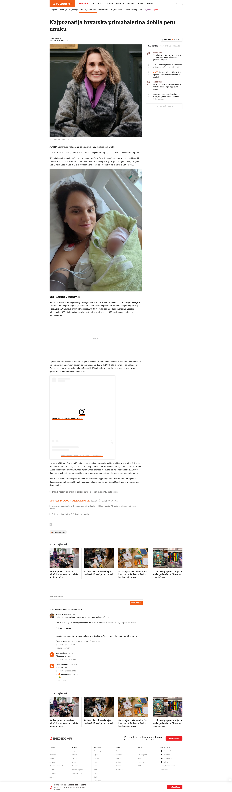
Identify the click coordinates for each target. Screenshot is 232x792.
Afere (52, 777)
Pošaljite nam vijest (167, 766)
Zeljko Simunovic (62, 665)
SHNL (74, 762)
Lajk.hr (118, 758)
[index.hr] (62, 3)
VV (59, 674)
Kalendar (53, 773)
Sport (110, 4)
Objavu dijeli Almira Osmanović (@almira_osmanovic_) (82, 455)
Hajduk (74, 758)
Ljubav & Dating (131, 10)
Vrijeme (141, 762)
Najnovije (63, 10)
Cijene (140, 4)
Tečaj (140, 751)
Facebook (167, 751)
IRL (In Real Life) (116, 10)
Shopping (97, 751)
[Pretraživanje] (180, 3)
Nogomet (75, 751)
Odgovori (119, 766)
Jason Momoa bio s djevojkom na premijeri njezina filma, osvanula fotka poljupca (166, 96)
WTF (141, 10)
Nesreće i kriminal (56, 766)
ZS (52, 666)
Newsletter (164, 769)
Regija (52, 758)
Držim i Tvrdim (61, 614)
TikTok (166, 762)
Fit (95, 773)
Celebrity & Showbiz (88, 10)
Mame (96, 766)
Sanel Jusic (60, 653)
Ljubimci (97, 758)
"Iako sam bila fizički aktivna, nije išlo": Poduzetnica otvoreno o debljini (167, 74)
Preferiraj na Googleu (172, 39)
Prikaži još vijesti (164, 106)
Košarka (75, 766)
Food (96, 762)
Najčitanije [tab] (165, 46)
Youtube (167, 755)
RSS (139, 766)
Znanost (53, 769)
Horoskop (97, 781)
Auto (95, 769)
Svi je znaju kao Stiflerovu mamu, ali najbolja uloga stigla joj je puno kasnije (167, 85)
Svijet (52, 751)
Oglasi (130, 4)
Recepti (119, 755)
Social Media (103, 10)
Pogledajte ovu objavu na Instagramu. (67, 418)
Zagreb (52, 762)
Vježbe (148, 10)
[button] (53, 557)
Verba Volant (66, 674)
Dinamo (74, 755)
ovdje (107, 506)
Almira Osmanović (58, 532)
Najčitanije (73, 10)
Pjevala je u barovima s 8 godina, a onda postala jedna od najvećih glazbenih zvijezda (167, 56)
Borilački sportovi (78, 769)
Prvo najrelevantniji (71, 609)
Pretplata (83, 4)
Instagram (168, 758)
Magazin (54, 10)
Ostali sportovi (77, 773)
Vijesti (101, 4)
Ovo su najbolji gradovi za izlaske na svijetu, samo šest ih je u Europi (167, 66)
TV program (142, 755)
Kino (139, 758)
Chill (95, 777)
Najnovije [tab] (153, 46)
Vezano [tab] (176, 46)
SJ (52, 654)
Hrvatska (53, 755)
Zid (93, 4)
